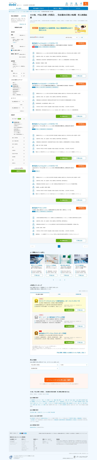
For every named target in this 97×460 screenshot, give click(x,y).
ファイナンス (24, 445)
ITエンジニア (24, 440)
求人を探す (18, 8)
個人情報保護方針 (16, 458)
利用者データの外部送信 (70, 433)
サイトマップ (82, 433)
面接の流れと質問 (67, 441)
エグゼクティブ (24, 447)
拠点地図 (75, 453)
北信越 (34, 445)
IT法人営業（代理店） (37, 11)
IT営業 (31, 11)
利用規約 (40, 433)
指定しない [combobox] (15, 73)
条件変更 (23, 16)
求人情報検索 (12, 441)
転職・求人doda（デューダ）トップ (15, 11)
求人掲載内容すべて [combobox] (16, 101)
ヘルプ (86, 433)
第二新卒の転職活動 (83, 441)
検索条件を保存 (18, 27)
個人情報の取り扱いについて (18, 457)
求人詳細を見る (64, 75)
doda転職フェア (45, 441)
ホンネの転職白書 (66, 444)
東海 (34, 444)
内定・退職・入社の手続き (75, 441)
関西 (34, 446)
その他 (24, 11)
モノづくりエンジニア (25, 441)
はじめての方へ (12, 440)
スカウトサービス (13, 444)
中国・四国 (35, 447)
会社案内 (70, 453)
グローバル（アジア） (25, 448)
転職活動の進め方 (59, 440)
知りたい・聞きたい (58, 8)
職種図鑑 (71, 444)
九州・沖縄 (35, 448)
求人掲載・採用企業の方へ (82, 453)
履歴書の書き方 (65, 440)
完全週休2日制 (34, 368)
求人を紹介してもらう (38, 8)
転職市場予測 (61, 444)
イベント (78, 8)
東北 (34, 441)
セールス (23, 444)
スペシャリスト (24, 446)
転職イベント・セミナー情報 (47, 440)
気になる (80, 75)
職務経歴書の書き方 (72, 440)
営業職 (27, 11)
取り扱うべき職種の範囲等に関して (60, 433)
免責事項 (77, 433)
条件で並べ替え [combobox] (69, 37)
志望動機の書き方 (79, 440)
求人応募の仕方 (61, 441)
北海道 (34, 440)
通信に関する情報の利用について (47, 433)
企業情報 (75, 444)
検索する (18, 171)
